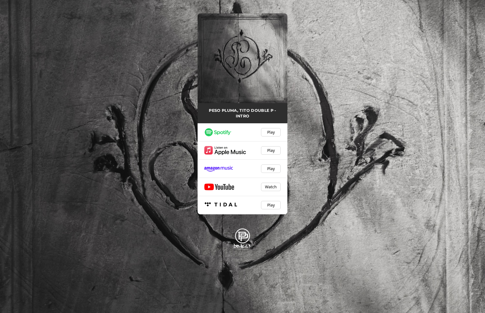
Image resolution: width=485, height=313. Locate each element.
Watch (271, 186)
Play (271, 132)
